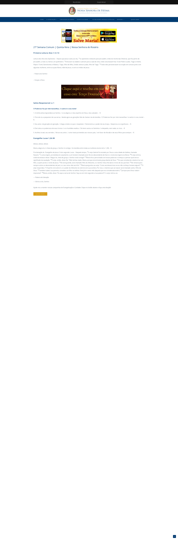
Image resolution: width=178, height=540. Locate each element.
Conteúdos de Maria (67, 19)
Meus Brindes (76, 2)
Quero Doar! (40, 194)
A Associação (51, 19)
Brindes (120, 19)
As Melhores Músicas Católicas (103, 19)
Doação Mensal (101, 2)
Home (42, 19)
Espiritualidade (82, 19)
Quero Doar (135, 19)
